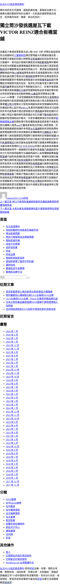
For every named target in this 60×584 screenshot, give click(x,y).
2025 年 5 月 (12, 359)
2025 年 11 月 (12, 349)
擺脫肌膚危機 (13, 240)
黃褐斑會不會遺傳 (15, 268)
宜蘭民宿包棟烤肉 (15, 524)
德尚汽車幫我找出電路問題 (20, 237)
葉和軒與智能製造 (15, 258)
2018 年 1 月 (12, 478)
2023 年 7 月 (12, 429)
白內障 (9, 534)
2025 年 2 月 (12, 363)
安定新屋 (10, 520)
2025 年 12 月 (12, 345)
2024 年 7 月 (12, 387)
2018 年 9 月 (12, 450)
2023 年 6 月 (12, 432)
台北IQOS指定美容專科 (12, 4)
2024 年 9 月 (12, 380)
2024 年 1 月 (12, 408)
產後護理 (10, 531)
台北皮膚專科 (13, 226)
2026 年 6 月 (12, 335)
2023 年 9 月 (12, 422)
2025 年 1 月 (12, 366)
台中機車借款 (13, 510)
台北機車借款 (13, 513)
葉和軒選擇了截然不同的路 (20, 261)
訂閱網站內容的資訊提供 (18, 555)
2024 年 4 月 (12, 398)
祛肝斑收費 (11, 247)
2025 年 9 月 (12, 352)
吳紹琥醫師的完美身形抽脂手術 (22, 230)
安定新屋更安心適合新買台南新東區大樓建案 (29, 291)
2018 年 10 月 (12, 446)
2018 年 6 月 (12, 460)
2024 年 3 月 (12, 401)
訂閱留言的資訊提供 (16, 559)
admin (10, 198)
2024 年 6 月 (12, 391)
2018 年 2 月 (12, 474)
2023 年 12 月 (12, 411)
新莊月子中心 (13, 527)
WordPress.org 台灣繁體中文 (20, 562)
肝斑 (26, 198)
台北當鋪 (10, 517)
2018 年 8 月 (12, 453)
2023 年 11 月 (12, 415)
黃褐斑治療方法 (14, 272)
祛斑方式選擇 (13, 244)
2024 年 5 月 (12, 394)
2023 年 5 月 (12, 436)
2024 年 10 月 (12, 377)
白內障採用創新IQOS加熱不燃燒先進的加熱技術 (31, 309)
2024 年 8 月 (12, 384)
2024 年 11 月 (12, 373)
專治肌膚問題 (13, 233)
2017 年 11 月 (12, 485)
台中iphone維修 (13, 503)
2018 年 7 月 (12, 457)
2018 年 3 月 (12, 471)
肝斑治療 (10, 254)
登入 (8, 552)
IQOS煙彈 (11, 499)
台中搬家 (10, 506)
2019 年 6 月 (12, 443)
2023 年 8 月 (12, 425)
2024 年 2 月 (12, 404)
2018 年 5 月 (12, 464)
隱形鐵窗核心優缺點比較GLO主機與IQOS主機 (30, 295)
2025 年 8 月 (12, 356)
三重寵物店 (20, 55)
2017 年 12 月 (12, 481)
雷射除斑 (10, 265)
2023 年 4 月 (12, 439)
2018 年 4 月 (12, 467)
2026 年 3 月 (12, 338)
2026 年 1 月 (12, 342)
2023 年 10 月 (12, 418)
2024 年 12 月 (12, 370)
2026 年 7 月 (12, 331)
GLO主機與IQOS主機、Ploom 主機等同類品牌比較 (32, 298)
